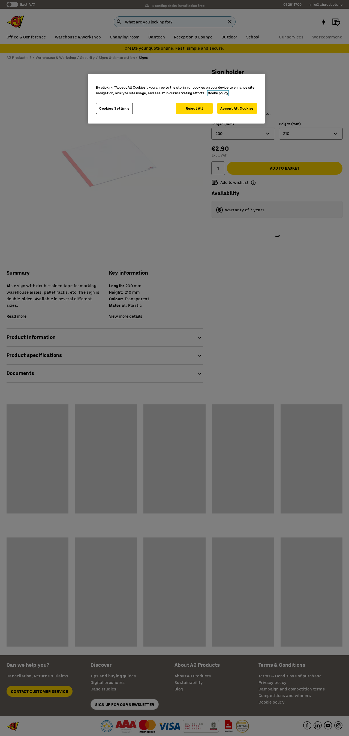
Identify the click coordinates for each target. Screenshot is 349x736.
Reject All (194, 108)
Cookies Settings (114, 108)
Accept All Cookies (237, 108)
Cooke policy (218, 93)
